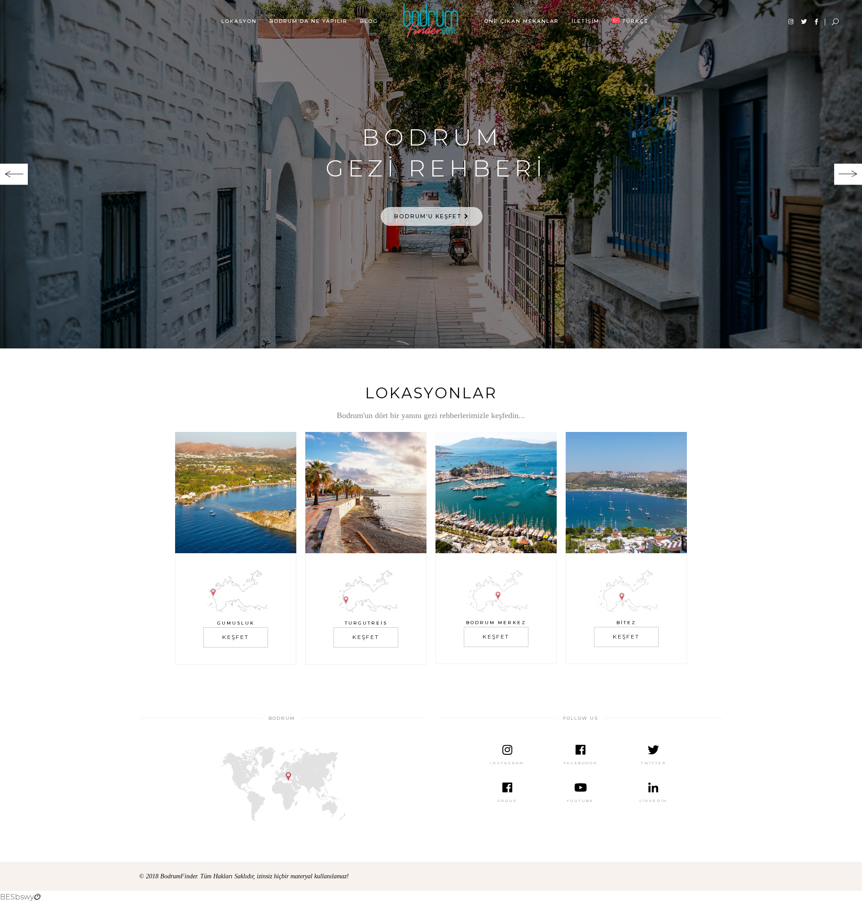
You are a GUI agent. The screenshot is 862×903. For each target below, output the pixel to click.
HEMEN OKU (429, 216)
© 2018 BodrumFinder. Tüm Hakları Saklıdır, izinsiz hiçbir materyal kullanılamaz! (244, 876)
